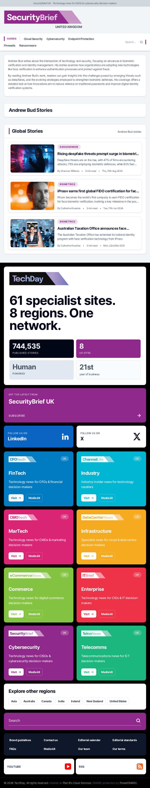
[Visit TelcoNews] (102, 633)
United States (118, 701)
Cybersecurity (55, 38)
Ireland (75, 701)
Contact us (51, 740)
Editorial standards (124, 740)
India (61, 701)
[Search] (141, 42)
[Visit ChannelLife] (102, 459)
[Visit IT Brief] (102, 575)
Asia (14, 701)
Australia (29, 701)
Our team (84, 748)
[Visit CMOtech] (30, 517)
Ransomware (27, 45)
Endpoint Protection (81, 38)
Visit (14, 498)
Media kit (34, 498)
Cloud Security (33, 38)
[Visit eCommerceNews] (30, 575)
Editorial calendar (89, 740)
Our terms (118, 748)
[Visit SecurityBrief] (30, 633)
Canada (46, 701)
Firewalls (9, 45)
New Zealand (95, 701)
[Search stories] (138, 720)
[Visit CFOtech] (30, 459)
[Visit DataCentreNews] (102, 517)
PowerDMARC (128, 782)
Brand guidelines (20, 740)
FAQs (12, 748)
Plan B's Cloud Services (77, 782)
